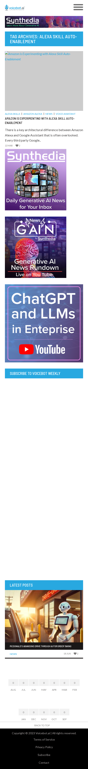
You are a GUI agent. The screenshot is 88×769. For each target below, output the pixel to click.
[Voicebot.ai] (34, 7)
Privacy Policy (44, 747)
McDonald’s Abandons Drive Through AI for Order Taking (40, 646)
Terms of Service (44, 739)
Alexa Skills (12, 113)
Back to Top (42, 725)
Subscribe (44, 755)
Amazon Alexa (32, 113)
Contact (44, 762)
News (48, 113)
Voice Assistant (66, 113)
